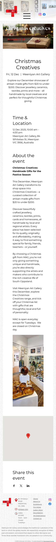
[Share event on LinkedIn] (28, 486)
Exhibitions (37, 504)
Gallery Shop (38, 510)
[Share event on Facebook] (14, 486)
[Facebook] (44, 14)
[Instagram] (40, 14)
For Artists (37, 507)
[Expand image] (28, 371)
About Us (36, 501)
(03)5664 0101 (23, 509)
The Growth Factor (48, 541)
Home (35, 499)
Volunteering (38, 513)
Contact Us (37, 518)
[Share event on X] (21, 486)
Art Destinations (39, 516)
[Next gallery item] (40, 371)
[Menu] (27, 16)
